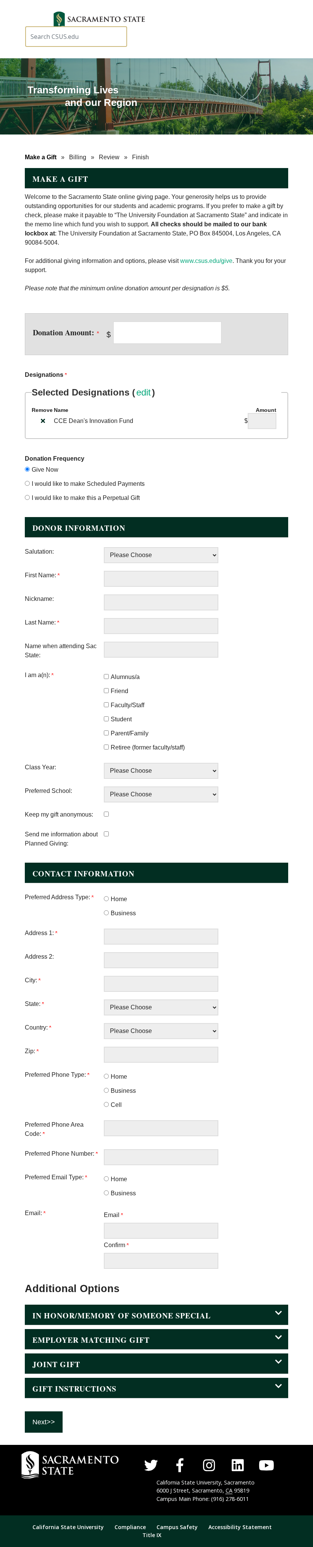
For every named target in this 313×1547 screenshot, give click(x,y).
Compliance (130, 1527)
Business (123, 913)
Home (119, 899)
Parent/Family (129, 733)
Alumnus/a (125, 677)
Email (112, 1215)
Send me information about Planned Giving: (61, 839)
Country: (37, 1027)
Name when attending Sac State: (61, 650)
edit (143, 392)
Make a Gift (40, 157)
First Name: (41, 575)
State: (33, 1004)
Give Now (45, 469)
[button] (101, 20)
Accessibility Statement (240, 1527)
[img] (43, 421)
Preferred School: (48, 791)
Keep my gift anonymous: (59, 814)
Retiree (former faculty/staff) (148, 747)
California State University (68, 1527)
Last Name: (41, 622)
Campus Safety (177, 1527)
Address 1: (40, 933)
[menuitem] (72, 1527)
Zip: (31, 1051)
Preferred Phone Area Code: (54, 1129)
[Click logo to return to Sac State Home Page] (47, 1464)
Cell (116, 1105)
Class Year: (40, 767)
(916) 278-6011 (230, 1498)
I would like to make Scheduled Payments (88, 483)
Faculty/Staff (127, 705)
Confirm (115, 1245)
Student (121, 719)
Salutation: (39, 551)
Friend (119, 691)
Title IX (151, 1535)
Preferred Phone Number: (60, 1153)
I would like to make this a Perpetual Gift (86, 498)
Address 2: (39, 956)
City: (32, 980)
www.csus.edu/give (206, 261)
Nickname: (39, 599)
